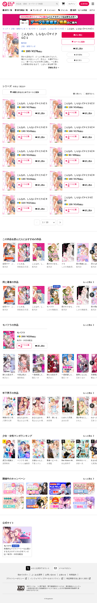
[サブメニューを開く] (92, 3)
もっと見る (87, 282)
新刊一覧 (8, 10)
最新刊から (90, 94)
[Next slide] (91, 252)
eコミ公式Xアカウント (38, 568)
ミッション (51, 10)
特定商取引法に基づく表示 (78, 578)
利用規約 (72, 575)
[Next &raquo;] (60, 222)
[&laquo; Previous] (37, 222)
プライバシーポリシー (16, 578)
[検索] (57, 3)
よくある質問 (36, 575)
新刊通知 (79, 55)
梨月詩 (24, 43)
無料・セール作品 (80, 10)
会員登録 (84, 4)
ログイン (72, 4)
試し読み (79, 49)
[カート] (63, 3)
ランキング (37, 10)
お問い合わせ (50, 575)
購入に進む (78, 35)
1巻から (79, 94)
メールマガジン (65, 568)
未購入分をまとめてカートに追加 (25, 92)
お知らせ (62, 575)
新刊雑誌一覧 (22, 10)
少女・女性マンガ (28, 46)
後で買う (79, 60)
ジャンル (64, 10)
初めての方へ (23, 575)
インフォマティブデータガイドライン (45, 578)
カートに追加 (79, 42)
